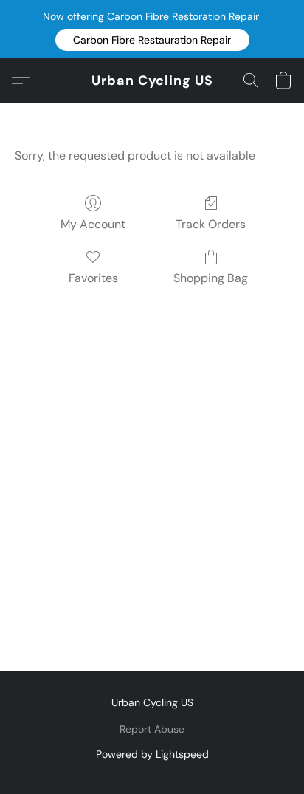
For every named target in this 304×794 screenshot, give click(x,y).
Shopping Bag (210, 278)
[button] (152, 40)
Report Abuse (152, 729)
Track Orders (211, 224)
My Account (93, 224)
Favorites (93, 278)
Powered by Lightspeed (152, 754)
